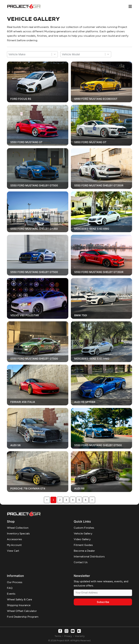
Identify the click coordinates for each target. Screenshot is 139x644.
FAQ (10, 588)
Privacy (68, 636)
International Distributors (89, 556)
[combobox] (29, 54)
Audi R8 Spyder (84, 402)
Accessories (14, 539)
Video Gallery (82, 539)
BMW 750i (80, 315)
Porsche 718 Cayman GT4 (27, 488)
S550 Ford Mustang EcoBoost (95, 98)
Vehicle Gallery (83, 533)
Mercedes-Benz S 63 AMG (91, 228)
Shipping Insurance (19, 605)
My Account (14, 545)
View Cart (13, 551)
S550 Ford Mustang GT (26, 142)
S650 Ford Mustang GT (90, 142)
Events (11, 594)
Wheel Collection (17, 528)
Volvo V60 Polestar (24, 315)
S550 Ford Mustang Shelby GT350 (34, 228)
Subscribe (103, 602)
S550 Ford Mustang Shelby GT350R (98, 185)
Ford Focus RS (20, 98)
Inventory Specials (18, 533)
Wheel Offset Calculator (22, 611)
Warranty (80, 636)
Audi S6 (15, 445)
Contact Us (80, 562)
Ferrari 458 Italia (22, 402)
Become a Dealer (84, 551)
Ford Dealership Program (22, 617)
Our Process (14, 582)
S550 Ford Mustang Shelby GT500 (34, 185)
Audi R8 (79, 488)
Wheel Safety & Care (19, 599)
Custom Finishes (84, 528)
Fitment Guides (83, 545)
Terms (58, 636)
